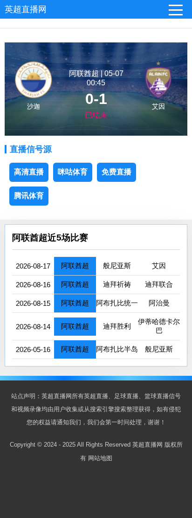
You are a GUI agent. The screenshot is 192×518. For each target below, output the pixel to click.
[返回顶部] (173, 456)
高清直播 (29, 172)
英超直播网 (26, 9)
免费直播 (116, 172)
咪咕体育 (73, 172)
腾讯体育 (29, 196)
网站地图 (100, 458)
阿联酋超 (75, 265)
